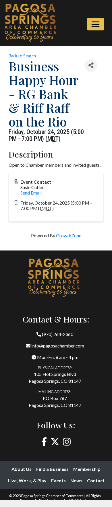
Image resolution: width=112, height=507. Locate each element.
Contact (96, 480)
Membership (87, 469)
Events (58, 480)
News (76, 480)
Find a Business (52, 469)
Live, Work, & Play (27, 480)
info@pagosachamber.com (57, 345)
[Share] (90, 65)
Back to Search (22, 55)
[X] (55, 441)
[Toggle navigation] (95, 24)
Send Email (31, 192)
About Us (21, 469)
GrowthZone (68, 235)
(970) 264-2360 (57, 334)
